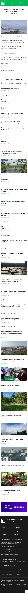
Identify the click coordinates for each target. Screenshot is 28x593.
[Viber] (11, 70)
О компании (4, 531)
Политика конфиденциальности (7, 590)
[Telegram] (9, 70)
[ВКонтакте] (4, 70)
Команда (16, 531)
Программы (17, 527)
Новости (3, 527)
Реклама (3, 534)
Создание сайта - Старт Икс (21, 590)
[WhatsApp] (13, 70)
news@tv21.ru (20, 574)
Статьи (16, 534)
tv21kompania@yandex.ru (7, 574)
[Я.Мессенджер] (2, 70)
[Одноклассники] (6, 70)
